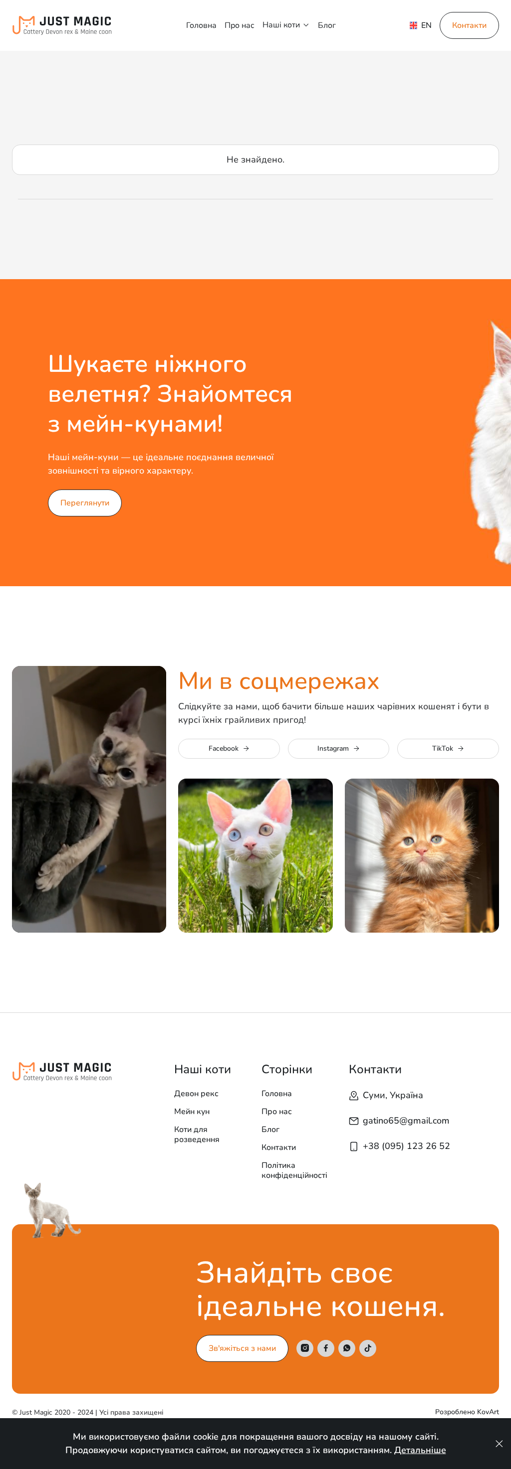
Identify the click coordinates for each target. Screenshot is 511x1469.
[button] (286, 25)
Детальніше (420, 1450)
